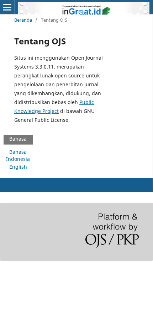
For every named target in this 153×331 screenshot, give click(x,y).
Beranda (23, 20)
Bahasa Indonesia (18, 155)
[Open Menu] (7, 7)
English (18, 166)
